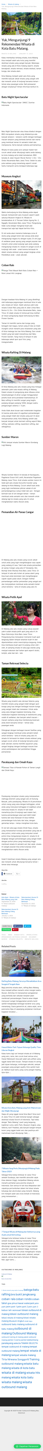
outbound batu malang (13, 1324)
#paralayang (32, 935)
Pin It (15, 929)
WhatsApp (7, 929)
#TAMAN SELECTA (16, 939)
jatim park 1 (11, 1306)
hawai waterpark (26, 1303)
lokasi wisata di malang (12, 1318)
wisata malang (12, 1382)
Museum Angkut (16, 1321)
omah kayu (28, 1321)
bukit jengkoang (25, 1294)
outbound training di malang (12, 1337)
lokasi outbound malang (24, 1313)
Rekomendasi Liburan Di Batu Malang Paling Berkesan (30, 899)
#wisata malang (32, 939)
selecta (17, 1343)
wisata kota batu (22, 1377)
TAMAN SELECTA (29, 1343)
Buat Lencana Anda (6, 1278)
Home (3, 4)
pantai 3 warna (14, 1340)
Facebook (19, 926)
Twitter (28, 926)
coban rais (8, 1299)
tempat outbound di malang (15, 1346)
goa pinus (12, 1303)
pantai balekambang (29, 1340)
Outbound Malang (24, 1333)
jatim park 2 (22, 1306)
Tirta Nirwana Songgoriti (15, 1359)
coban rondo (24, 1299)
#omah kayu (19, 935)
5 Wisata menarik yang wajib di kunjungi (12, 1290)
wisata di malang (14, 1372)
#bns (10, 935)
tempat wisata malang (23, 1355)
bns (13, 1294)
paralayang (7, 1343)
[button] (27, 1446)
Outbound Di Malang (7, 1274)
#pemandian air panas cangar (14, 937)
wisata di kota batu (23, 1368)
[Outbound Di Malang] (2, 1276)
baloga (28, 1289)
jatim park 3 (33, 1307)
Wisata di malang (13, 4)
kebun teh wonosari (11, 1310)
